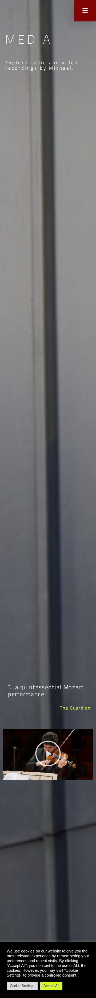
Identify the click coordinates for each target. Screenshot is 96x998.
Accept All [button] (51, 986)
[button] (48, 754)
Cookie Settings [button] (22, 986)
